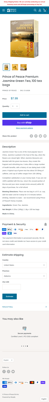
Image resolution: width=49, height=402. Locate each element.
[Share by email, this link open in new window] (45, 136)
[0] (44, 10)
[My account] (40, 10)
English (6, 360)
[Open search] (35, 10)
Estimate (9, 296)
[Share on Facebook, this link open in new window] (31, 136)
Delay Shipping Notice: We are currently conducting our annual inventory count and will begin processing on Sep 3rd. (24, 3)
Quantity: (5, 106)
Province (5, 271)
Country (5, 260)
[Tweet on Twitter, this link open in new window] (40, 136)
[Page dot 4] (27, 346)
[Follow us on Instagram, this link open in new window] (8, 371)
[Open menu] (3, 10)
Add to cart (24, 115)
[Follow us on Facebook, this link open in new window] (4, 371)
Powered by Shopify (8, 397)
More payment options (24, 128)
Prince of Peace (9, 90)
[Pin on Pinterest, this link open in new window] (36, 136)
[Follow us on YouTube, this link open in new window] (13, 371)
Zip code (5, 282)
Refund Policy (7, 307)
